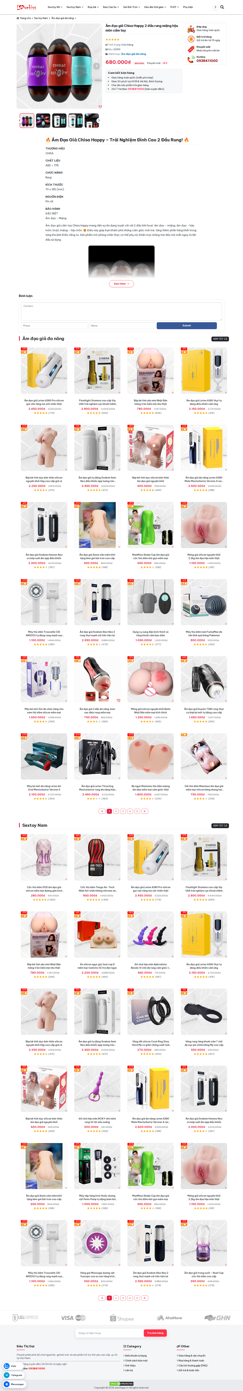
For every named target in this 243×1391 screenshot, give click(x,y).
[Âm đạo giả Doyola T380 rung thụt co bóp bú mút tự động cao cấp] (204, 679)
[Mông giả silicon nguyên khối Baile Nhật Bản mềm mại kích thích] (151, 679)
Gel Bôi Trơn (130, 7)
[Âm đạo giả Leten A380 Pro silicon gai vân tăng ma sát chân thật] (44, 371)
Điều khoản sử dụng (136, 1355)
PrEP (173, 7)
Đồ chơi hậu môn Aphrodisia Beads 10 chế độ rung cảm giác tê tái (150, 968)
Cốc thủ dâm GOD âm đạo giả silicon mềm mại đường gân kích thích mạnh (44, 891)
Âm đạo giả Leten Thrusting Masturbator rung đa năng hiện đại (97, 790)
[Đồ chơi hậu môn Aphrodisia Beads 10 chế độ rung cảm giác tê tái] (151, 935)
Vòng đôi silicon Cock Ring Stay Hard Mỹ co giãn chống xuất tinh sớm (150, 1045)
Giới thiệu (130, 1365)
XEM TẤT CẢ (220, 338)
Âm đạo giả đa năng (133, 53)
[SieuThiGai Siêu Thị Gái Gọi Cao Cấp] (27, 7)
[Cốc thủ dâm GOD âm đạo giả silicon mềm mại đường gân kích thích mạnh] (44, 857)
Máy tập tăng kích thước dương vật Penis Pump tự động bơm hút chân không (97, 1199)
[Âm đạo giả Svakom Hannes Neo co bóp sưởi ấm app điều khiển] (44, 525)
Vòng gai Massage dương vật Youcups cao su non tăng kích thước (97, 1276)
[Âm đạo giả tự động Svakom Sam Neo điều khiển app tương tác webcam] (97, 448)
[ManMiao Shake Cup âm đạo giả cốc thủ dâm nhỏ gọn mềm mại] (151, 525)
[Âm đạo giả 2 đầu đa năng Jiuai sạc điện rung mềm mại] (97, 679)
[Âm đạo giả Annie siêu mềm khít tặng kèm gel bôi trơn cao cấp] (97, 525)
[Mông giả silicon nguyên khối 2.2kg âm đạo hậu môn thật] (204, 525)
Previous (19, 120)
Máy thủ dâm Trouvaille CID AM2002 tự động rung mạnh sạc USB (44, 635)
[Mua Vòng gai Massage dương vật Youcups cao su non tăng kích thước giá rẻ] (97, 1243)
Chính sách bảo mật (136, 1360)
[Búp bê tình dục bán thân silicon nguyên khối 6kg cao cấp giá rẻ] (44, 448)
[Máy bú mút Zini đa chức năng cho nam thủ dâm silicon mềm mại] (44, 679)
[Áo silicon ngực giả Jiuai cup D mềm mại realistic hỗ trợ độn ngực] (97, 935)
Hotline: (32, 1368)
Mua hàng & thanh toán (191, 1360)
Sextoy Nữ (54, 7)
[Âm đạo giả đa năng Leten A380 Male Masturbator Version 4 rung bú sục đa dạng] (204, 448)
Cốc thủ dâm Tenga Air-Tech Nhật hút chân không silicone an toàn (97, 891)
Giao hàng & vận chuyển (192, 1355)
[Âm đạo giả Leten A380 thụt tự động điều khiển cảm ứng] (204, 371)
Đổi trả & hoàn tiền (189, 1370)
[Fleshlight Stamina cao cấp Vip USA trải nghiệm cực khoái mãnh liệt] (97, 371)
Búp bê (92, 7)
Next (99, 120)
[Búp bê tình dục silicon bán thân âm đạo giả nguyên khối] (151, 448)
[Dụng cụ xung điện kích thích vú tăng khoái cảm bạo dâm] (151, 602)
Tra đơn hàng (155, 1333)
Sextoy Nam (34, 825)
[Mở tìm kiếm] (222, 7)
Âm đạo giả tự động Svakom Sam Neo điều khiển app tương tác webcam (97, 481)
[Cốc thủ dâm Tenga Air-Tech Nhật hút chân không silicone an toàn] (97, 857)
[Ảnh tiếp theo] (96, 66)
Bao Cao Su (109, 7)
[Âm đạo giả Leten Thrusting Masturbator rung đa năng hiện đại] (97, 756)
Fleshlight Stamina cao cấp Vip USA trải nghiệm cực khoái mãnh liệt (97, 404)
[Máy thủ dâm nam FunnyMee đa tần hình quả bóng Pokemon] (204, 602)
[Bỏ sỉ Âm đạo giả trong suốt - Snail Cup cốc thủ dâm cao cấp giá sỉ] (204, 1243)
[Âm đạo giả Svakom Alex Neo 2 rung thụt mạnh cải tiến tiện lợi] (97, 602)
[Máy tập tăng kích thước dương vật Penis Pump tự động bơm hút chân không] (97, 1166)
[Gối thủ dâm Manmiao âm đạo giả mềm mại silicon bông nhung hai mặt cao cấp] (204, 756)
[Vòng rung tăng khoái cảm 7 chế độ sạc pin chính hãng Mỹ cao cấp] (204, 1012)
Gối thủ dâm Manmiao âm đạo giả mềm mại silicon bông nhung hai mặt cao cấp (204, 790)
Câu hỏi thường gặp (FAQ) (193, 1365)
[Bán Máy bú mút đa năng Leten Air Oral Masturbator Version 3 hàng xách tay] (44, 756)
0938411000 (207, 61)
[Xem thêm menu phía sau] (215, 7)
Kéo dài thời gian (153, 7)
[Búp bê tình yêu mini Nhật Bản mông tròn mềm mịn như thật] (151, 371)
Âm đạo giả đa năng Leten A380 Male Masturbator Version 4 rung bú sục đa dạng (204, 481)
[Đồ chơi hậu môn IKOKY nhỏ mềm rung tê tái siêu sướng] (97, 1089)
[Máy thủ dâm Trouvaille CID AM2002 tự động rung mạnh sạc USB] (44, 602)
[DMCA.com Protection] (121, 1383)
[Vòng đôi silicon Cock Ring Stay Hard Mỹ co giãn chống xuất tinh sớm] (151, 1012)
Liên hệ (129, 1370)
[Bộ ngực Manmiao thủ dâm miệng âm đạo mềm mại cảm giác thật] (151, 756)
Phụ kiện (188, 7)
